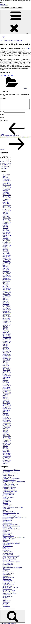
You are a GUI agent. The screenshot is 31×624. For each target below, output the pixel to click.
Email (2, 114)
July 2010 (5, 411)
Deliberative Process (8, 497)
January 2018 (6, 289)
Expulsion (5, 514)
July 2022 (5, 225)
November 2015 (7, 321)
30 (8, 166)
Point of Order (3, 4)
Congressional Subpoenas (9, 490)
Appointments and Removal (10, 472)
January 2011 (6, 403)
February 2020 (7, 255)
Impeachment (6, 534)
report (28, 48)
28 (5, 166)
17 (10, 163)
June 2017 (5, 299)
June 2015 (5, 328)
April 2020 (6, 252)
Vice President (6, 600)
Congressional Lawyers (9, 485)
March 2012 (6, 384)
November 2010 (7, 405)
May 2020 (5, 251)
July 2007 (5, 463)
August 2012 (6, 377)
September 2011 (7, 393)
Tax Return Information (9, 590)
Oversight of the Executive (10, 557)
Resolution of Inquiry (8, 577)
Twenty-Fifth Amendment (9, 593)
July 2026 (5, 176)
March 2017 (6, 304)
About (4, 37)
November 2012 (7, 372)
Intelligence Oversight (8, 538)
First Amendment (7, 523)
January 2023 (6, 219)
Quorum (5, 570)
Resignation (6, 576)
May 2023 (5, 213)
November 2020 (7, 242)
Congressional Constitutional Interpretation (14, 481)
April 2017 (6, 302)
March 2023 (6, 216)
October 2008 (6, 441)
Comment (3, 98)
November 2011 (7, 390)
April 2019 (6, 269)
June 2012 (5, 380)
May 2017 (5, 301)
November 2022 (7, 222)
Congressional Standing (9, 488)
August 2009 (6, 427)
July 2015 (5, 327)
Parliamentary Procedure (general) (11, 561)
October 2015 (6, 322)
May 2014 (5, 347)
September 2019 (7, 262)
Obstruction (6, 550)
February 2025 (7, 195)
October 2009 (6, 424)
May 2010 (5, 414)
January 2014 (6, 352)
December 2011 (7, 388)
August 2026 (6, 175)
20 (4, 164)
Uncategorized (6, 594)
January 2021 (6, 241)
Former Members (7, 527)
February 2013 (7, 368)
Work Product (6, 606)
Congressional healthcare (9, 483)
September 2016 (7, 312)
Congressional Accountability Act (11, 478)
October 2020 (6, 243)
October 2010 (6, 407)
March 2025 (6, 193)
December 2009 (7, 421)
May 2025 (5, 190)
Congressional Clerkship (9, 480)
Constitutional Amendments (10, 491)
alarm (1, 56)
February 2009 (7, 436)
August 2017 (6, 296)
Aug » (5, 168)
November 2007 (7, 457)
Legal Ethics (6, 544)
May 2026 (5, 177)
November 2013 (7, 355)
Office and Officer (7, 551)
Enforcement (6, 505)
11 (0, 163)
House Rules (6, 530)
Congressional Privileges (9, 487)
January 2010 (6, 420)
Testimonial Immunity (8, 592)
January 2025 (6, 196)
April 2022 (6, 229)
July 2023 (5, 212)
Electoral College (7, 504)
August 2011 (6, 394)
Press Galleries (7, 566)
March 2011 (6, 400)
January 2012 (6, 387)
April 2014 (6, 348)
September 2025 (7, 187)
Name (2, 111)
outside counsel (13, 63)
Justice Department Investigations (11, 543)
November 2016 (7, 309)
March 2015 (6, 332)
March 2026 (6, 179)
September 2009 (7, 426)
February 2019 (7, 272)
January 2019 (6, 274)
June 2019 (5, 266)
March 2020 (6, 253)
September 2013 (7, 358)
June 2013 (5, 362)
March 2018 (6, 286)
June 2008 (5, 447)
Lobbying (5, 547)
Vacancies (5, 597)
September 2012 (7, 375)
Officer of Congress (8, 553)
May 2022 (5, 228)
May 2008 (5, 448)
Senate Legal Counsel (8, 581)
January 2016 (6, 318)
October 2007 (6, 459)
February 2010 (7, 418)
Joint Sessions (6, 540)
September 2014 (7, 341)
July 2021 (5, 236)
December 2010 (7, 404)
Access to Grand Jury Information (11, 470)
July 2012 (5, 378)
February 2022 (7, 232)
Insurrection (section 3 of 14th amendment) (14, 537)
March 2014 (6, 350)
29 (7, 166)
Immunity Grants (7, 533)
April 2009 (6, 433)
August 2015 (6, 325)
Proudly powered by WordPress (8, 623)
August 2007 (6, 461)
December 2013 (7, 354)
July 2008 (5, 446)
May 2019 (5, 268)
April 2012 (6, 383)
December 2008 (7, 438)
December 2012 (7, 371)
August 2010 (6, 410)
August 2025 (6, 189)
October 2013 (6, 357)
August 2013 (6, 360)
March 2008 (6, 451)
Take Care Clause (7, 589)
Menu (27, 33)
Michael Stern (18, 40)
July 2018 (5, 282)
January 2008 (6, 454)
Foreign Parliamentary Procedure (11, 526)
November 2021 (7, 235)
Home (4, 36)
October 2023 (6, 209)
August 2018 (6, 281)
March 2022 (6, 230)
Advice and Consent (8, 471)
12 (2, 163)
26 (2, 166)
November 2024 (7, 199)
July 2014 (5, 344)
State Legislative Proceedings (10, 587)
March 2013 (6, 367)
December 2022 (7, 220)
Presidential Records (8, 564)
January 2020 (6, 256)
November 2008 (7, 440)
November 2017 (7, 292)
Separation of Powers (8, 584)
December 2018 (7, 275)
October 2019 (6, 261)
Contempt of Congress (8, 493)
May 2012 (5, 381)
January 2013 (6, 370)
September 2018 (7, 279)
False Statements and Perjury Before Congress (14, 517)
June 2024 (5, 202)
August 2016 (6, 314)
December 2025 (7, 183)
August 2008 (6, 444)
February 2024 (7, 205)
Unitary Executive (7, 596)
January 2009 (6, 437)
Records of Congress (8, 573)
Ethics (25, 88)
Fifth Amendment (7, 520)
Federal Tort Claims (8, 518)
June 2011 (5, 397)
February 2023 (7, 218)
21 (5, 164)
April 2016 (6, 315)
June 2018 (5, 284)
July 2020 (5, 248)
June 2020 (5, 249)
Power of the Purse (8, 563)
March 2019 (6, 271)
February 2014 (7, 351)
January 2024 (6, 206)
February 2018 (7, 288)
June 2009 (5, 430)
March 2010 (6, 417)
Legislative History (8, 546)
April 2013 (6, 365)
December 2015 (7, 319)
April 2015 (6, 331)
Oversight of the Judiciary (9, 559)
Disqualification (7, 500)
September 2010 (7, 408)
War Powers (6, 602)
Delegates (5, 495)
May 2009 (5, 431)
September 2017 (7, 295)
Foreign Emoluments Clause (10, 524)
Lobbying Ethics (7, 548)
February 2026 (7, 180)
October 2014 (6, 339)
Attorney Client (7, 477)
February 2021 (7, 239)
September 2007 (7, 460)
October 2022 (6, 223)
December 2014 (7, 337)
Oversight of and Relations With (11, 556)
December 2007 (7, 456)
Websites (5, 603)
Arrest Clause (6, 474)
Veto (4, 599)
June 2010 (5, 413)
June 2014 (5, 345)
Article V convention (8, 475)
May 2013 (5, 364)
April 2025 (6, 192)
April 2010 (6, 416)
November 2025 (7, 185)
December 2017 (7, 291)
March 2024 (6, 203)
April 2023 (6, 215)
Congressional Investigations (10, 484)
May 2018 (5, 285)
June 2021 (5, 238)
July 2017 (5, 298)
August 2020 (6, 246)
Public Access (6, 569)
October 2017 (6, 294)
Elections (5, 503)
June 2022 (5, 226)
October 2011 (6, 391)
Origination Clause (8, 554)
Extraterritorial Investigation (10, 516)
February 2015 (7, 334)
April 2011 (6, 398)
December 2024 (7, 197)
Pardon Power (6, 560)
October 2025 (6, 186)
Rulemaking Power (8, 580)
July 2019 (5, 265)
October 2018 (6, 278)
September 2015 (7, 324)
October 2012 (6, 374)
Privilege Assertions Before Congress (12, 567)
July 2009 (5, 428)
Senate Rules (6, 583)
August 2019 (6, 263)
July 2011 (5, 395)
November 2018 (7, 276)
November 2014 (7, 338)
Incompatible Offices (8, 536)
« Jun (1, 168)
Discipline (5, 498)
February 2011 (6, 401)
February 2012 (7, 385)
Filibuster (5, 521)
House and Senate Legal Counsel (11, 528)
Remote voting (7, 574)
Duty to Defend (7, 501)
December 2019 (7, 258)
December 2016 (7, 308)
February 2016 (7, 317)
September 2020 (7, 245)
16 (8, 163)
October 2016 (6, 311)
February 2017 (7, 305)
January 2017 (6, 306)
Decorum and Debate (8, 494)
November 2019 (7, 259)
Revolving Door (7, 579)
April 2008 (6, 450)
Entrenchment (6, 508)
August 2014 (6, 342)
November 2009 (7, 423)
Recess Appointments (8, 571)
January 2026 (6, 182)
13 (4, 163)
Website (2, 117)
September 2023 (7, 210)
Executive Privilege (8, 511)
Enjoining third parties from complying (13, 507)
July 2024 (5, 200)
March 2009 (6, 434)
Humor (5, 531)
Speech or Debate (7, 586)
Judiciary (5, 541)
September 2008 (7, 443)
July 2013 (5, 361)
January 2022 (6, 233)
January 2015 (6, 335)
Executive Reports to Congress (11, 513)
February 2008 (7, 453)
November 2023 (7, 208)
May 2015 (5, 329)
